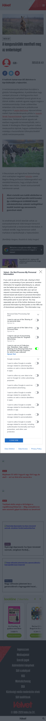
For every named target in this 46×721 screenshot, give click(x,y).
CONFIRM (14, 440)
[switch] (37, 320)
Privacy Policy (36, 449)
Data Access (23, 449)
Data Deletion (10, 449)
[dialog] (23, 360)
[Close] (41, 272)
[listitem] (23, 314)
